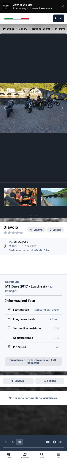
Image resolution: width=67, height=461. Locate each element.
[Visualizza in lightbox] (33, 108)
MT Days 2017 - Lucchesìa (26, 286)
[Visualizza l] (20, 197)
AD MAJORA (20, 242)
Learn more (7, 6)
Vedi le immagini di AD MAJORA (29, 250)
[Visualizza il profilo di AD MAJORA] (5, 246)
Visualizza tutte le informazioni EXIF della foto (33, 361)
